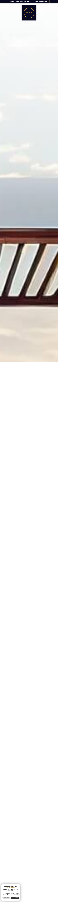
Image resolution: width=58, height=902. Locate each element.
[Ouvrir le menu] (56, 7)
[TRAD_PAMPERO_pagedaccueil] (29, 20)
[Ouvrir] (29, 458)
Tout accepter (15, 897)
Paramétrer (6, 897)
